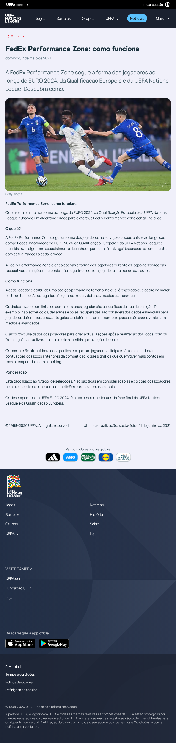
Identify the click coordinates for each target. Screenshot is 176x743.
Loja (93, 533)
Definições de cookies (21, 689)
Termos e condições (20, 674)
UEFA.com (14, 578)
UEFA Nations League (14, 18)
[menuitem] (40, 18)
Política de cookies (19, 682)
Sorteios (12, 514)
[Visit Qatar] (123, 457)
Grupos (12, 523)
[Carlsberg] (88, 457)
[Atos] (70, 457)
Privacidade (14, 666)
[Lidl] (105, 457)
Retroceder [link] (18, 36)
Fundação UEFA (19, 588)
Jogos (10, 504)
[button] (161, 18)
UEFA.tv (12, 533)
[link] (40, 18)
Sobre (95, 523)
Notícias (97, 504)
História (96, 514)
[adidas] (52, 457)
